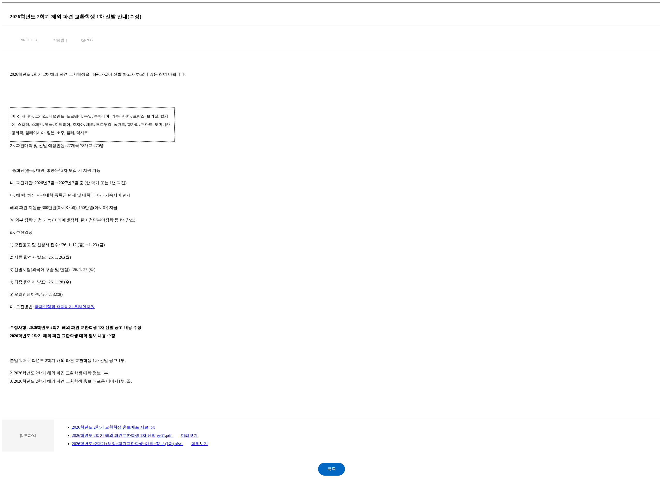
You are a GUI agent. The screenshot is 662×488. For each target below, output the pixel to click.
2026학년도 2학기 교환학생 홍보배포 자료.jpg (113, 427)
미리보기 (189, 435)
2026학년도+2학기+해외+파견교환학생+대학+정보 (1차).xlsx (127, 443)
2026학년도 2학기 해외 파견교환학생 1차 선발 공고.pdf (122, 435)
